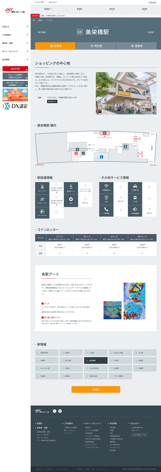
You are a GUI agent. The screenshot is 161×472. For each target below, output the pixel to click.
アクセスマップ (115, 447)
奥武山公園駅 (117, 353)
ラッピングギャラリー (92, 447)
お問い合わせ (53, 2)
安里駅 (139, 360)
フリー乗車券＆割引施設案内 (46, 440)
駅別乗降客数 (89, 442)
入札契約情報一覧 (136, 427)
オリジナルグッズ (91, 444)
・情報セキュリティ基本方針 (43, 469)
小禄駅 (90, 353)
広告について (135, 430)
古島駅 (66, 368)
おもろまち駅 (43, 368)
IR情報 (112, 430)
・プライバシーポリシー (61, 469)
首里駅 (139, 368)
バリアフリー (68, 433)
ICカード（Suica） (43, 437)
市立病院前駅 (92, 368)
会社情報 (5, 59)
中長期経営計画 (115, 436)
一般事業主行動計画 (116, 439)
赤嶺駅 (66, 353)
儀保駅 (115, 368)
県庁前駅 (42, 32)
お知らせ (5, 26)
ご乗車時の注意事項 (70, 427)
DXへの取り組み (115, 444)
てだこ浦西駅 (117, 376)
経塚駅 (66, 376)
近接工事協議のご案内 (139, 435)
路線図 (96, 389)
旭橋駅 (41, 360)
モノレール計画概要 (91, 430)
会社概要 (112, 427)
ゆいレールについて (10, 51)
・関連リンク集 (89, 469)
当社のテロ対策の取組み (93, 439)
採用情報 (112, 450)
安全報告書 (89, 433)
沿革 (111, 433)
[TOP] (34, 20)
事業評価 (112, 442)
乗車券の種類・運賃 (43, 432)
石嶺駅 (41, 376)
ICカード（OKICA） (43, 435)
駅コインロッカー (69, 430)
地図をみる (53, 101)
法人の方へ (135, 423)
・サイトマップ (101, 469)
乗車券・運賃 (7, 43)
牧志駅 (150, 32)
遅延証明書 (15, 68)
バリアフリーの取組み (92, 436)
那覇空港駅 (42, 353)
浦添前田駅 (91, 376)
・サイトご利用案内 (77, 469)
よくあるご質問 (39, 2)
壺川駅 (139, 353)
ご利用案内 (6, 34)
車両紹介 (88, 427)
